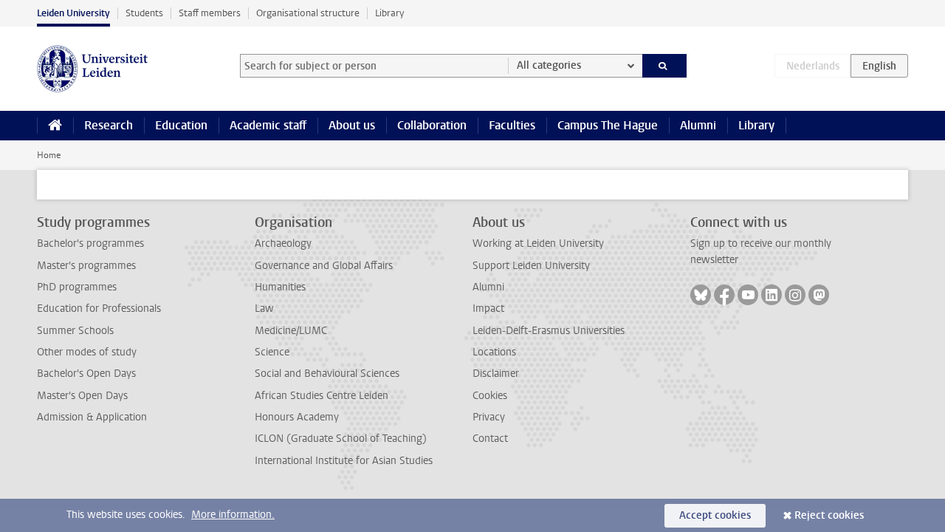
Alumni (698, 125)
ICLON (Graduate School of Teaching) (341, 439)
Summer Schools (75, 331)
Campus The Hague (607, 125)
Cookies (489, 396)
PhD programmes (77, 287)
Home (49, 155)
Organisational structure (308, 13)
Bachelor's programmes (90, 243)
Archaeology (283, 243)
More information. (233, 515)
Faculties (512, 125)
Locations (494, 352)
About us (352, 125)
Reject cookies (829, 515)
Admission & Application (92, 417)
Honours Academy (297, 417)
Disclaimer (495, 373)
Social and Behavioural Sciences (327, 373)
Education (181, 125)
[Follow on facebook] (724, 294)
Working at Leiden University (538, 243)
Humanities (280, 287)
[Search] (664, 66)
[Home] (55, 125)
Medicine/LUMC (291, 331)
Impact (488, 308)
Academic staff (268, 125)
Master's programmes (86, 266)
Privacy (488, 417)
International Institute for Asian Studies (344, 461)
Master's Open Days (82, 396)
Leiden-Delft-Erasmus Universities (548, 331)
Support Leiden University (531, 266)
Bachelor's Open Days (86, 373)
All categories (549, 65)
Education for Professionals (99, 308)
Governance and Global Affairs (324, 266)
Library (389, 13)
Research (108, 125)
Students (144, 13)
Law (264, 308)
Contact (490, 439)
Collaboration (432, 125)
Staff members (210, 13)
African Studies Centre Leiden (321, 396)
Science (272, 352)
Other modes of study (87, 352)
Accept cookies (715, 515)
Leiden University (73, 13)
